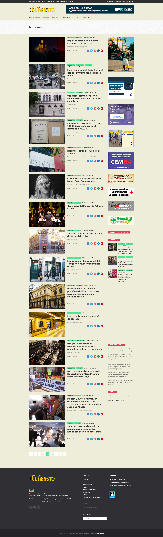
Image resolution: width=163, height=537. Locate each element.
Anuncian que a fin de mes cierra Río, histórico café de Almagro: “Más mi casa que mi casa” (125, 250)
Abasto (70, 147)
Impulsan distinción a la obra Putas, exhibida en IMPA (82, 42)
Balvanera (71, 65)
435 (43, 454)
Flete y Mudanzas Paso (89, 490)
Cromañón (80, 65)
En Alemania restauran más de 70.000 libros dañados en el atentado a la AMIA (83, 126)
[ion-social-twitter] (130, 2)
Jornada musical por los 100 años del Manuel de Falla (84, 235)
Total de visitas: (113, 400)
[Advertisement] (121, 313)
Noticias (46, 18)
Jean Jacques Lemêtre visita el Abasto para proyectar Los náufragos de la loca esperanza (84, 429)
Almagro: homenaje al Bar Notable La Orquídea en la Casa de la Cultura (125, 263)
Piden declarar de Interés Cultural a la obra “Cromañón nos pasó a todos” (85, 73)
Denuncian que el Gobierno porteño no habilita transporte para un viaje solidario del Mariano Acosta (83, 292)
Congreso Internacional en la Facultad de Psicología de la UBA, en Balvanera (84, 98)
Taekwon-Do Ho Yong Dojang (91, 497)
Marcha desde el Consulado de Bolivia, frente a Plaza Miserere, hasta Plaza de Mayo (83, 374)
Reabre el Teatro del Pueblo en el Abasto (84, 152)
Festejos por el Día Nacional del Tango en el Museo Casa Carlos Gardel (83, 264)
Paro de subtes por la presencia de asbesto (83, 317)
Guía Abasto (67, 18)
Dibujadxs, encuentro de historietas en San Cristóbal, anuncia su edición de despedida (84, 346)
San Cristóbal (80, 340)
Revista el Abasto (72, 50)
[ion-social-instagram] (35, 507)
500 (60, 454)
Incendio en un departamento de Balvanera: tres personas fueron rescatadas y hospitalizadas (118, 375)
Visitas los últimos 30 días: (116, 396)
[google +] (95, 50)
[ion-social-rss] (132, 2)
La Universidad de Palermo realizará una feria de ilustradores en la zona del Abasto (120, 382)
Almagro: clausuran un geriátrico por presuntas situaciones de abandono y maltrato (125, 278)
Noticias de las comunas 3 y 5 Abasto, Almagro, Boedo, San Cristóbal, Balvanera (51, 1)
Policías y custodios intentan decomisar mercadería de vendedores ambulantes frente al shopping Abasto (84, 402)
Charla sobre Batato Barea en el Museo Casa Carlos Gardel (84, 180)
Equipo (77, 18)
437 (52, 454)
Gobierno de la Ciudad (90, 507)
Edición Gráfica (34, 18)
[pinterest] (101, 50)
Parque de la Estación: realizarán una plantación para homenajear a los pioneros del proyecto (119, 367)
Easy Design (101, 533)
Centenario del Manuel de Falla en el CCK (85, 207)
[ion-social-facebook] (127, 2)
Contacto (86, 18)
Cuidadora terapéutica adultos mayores (95, 482)
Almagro (71, 37)
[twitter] (91, 50)
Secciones (55, 18)
